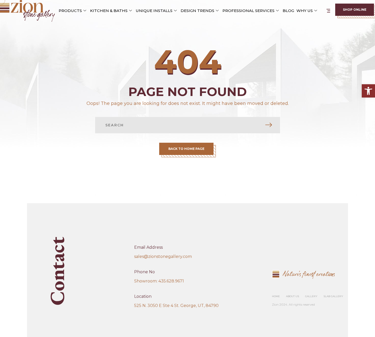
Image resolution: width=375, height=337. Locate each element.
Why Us (304, 10)
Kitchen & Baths (109, 10)
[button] (368, 91)
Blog (288, 10)
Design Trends (197, 10)
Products (70, 10)
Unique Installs (154, 10)
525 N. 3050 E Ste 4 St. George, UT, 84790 (176, 305)
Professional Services (248, 10)
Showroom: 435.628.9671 (159, 281)
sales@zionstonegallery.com (163, 256)
